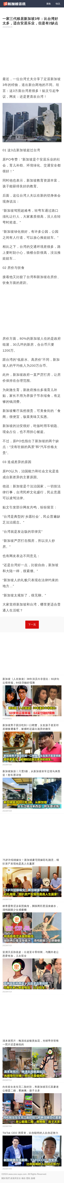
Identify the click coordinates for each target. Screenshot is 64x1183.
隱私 (28, 1178)
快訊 (58, 3)
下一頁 (32, 624)
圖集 (48, 3)
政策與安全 (15, 1178)
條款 (23, 1178)
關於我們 (5, 1178)
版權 (33, 1178)
